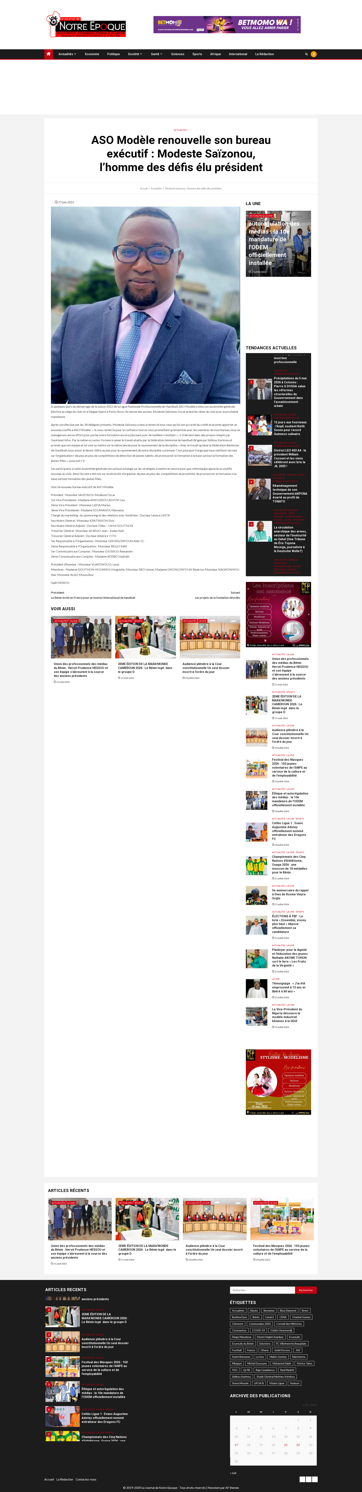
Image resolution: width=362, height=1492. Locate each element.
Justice (278, 475)
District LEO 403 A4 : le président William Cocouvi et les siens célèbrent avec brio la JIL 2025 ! (290, 414)
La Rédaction (264, 54)
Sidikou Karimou (241, 1376)
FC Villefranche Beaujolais (291, 1343)
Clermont (237, 1323)
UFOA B (259, 1383)
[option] (278, 246)
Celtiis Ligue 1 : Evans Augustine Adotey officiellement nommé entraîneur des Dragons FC (278, 247)
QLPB (246, 1370)
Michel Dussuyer (257, 1363)
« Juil (233, 1473)
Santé (155, 54)
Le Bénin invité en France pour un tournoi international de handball (93, 595)
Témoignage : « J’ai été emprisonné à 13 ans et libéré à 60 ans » (288, 987)
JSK (298, 1350)
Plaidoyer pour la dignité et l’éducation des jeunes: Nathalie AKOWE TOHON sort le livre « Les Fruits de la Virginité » (290, 957)
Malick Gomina (278, 1356)
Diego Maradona (241, 1336)
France (251, 1350)
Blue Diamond (288, 1310)
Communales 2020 (260, 1323)
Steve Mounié (240, 1383)
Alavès (254, 1310)
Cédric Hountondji (281, 1330)
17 (236, 1444)
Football (237, 1350)
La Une (74, 620)
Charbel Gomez (301, 1317)
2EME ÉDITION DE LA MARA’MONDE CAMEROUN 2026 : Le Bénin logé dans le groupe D (145, 668)
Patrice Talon (304, 1363)
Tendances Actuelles (286, 373)
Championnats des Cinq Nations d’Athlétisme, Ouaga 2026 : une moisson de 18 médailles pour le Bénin (289, 864)
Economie (92, 54)
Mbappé (237, 1363)
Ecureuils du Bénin (243, 1343)
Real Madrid (287, 1370)
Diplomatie (280, 469)
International (238, 54)
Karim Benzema (241, 1356)
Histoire (279, 472)
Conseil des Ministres (289, 1323)
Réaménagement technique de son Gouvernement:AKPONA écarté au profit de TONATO (290, 449)
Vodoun (294, 1383)
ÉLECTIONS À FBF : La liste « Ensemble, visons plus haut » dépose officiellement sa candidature (289, 924)
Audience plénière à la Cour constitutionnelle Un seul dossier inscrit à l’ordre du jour (206, 668)
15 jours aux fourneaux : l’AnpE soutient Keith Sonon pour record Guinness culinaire (290, 384)
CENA (283, 1317)
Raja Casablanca (265, 1370)
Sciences (177, 54)
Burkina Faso (239, 1317)
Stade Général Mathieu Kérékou (276, 1376)
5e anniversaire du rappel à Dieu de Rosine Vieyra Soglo (290, 894)
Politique (113, 54)
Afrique (215, 54)
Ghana (264, 1350)
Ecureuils (294, 1336)
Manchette (298, 1356)
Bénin (256, 1317)
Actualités (66, 54)
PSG (234, 1370)
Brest (305, 1310)
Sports (197, 54)
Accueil (49, 1479)
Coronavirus (239, 1330)
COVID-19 (258, 1330)
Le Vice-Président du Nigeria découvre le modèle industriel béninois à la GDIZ (287, 1015)
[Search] (306, 54)
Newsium (214, 1487)
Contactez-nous (86, 1479)
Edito (301, 430)
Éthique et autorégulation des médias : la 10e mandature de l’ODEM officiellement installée (290, 799)
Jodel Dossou (282, 1350)
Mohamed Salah (282, 1363)
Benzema (269, 1310)
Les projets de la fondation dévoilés (217, 595)
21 (286, 1444)
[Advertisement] (181, 88)
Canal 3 (269, 1317)
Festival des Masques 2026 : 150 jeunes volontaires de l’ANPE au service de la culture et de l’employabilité (289, 767)
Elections (264, 1343)
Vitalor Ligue (276, 1383)
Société (133, 54)
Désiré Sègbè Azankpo (270, 1336)
